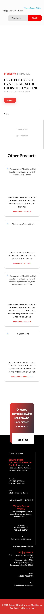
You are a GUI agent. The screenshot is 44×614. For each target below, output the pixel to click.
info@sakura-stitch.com (13, 11)
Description (22, 129)
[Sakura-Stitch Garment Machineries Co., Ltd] (32, 8)
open (40, 42)
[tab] (22, 129)
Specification (22, 135)
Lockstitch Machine (22, 91)
